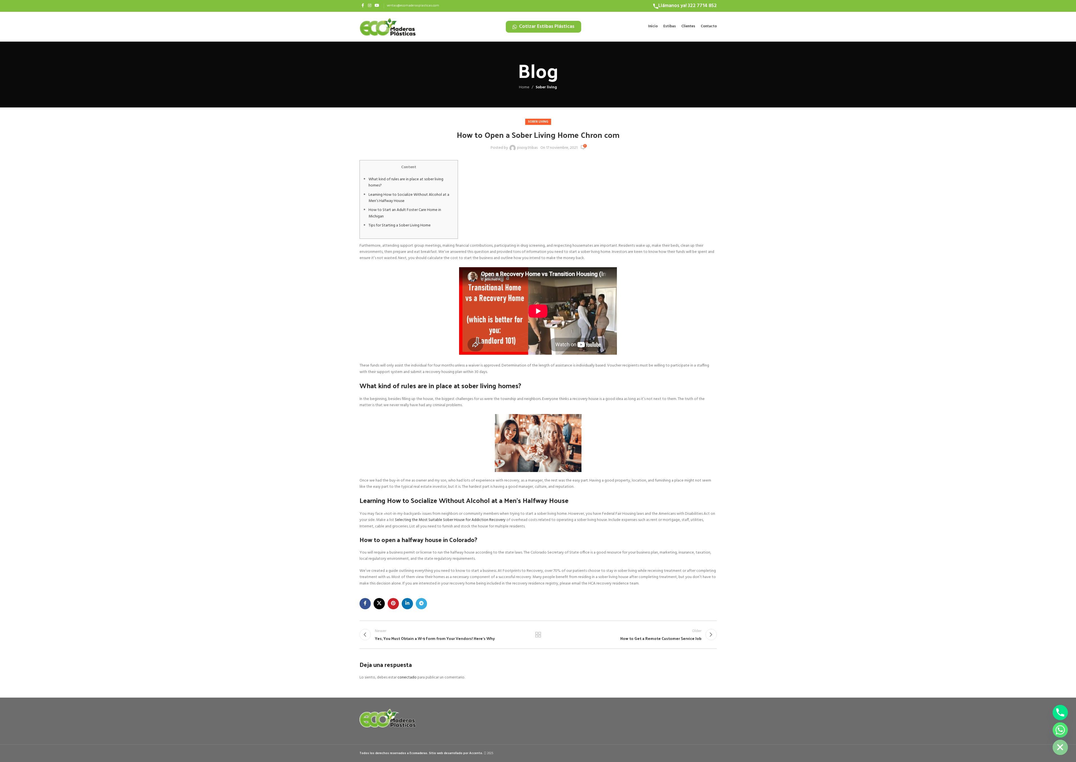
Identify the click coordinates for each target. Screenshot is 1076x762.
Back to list (538, 634)
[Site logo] (388, 26)
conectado (407, 677)
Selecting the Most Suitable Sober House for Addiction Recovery (450, 520)
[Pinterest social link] (393, 603)
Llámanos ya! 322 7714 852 (687, 6)
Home (524, 87)
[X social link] (379, 603)
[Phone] (1060, 712)
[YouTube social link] (377, 6)
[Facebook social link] (363, 6)
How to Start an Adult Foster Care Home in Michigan (405, 213)
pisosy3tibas (527, 148)
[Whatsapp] (1060, 730)
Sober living (546, 87)
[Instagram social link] (369, 6)
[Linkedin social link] (407, 603)
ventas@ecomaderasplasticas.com (413, 5)
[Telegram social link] (421, 603)
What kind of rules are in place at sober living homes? (406, 182)
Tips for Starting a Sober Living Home (400, 225)
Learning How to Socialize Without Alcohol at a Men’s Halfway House (409, 198)
